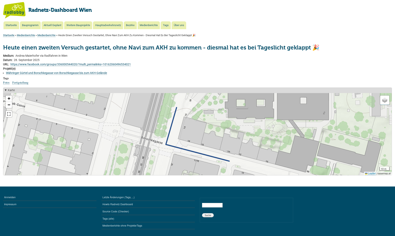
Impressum (10, 204)
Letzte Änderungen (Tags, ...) (118, 197)
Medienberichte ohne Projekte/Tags (122, 225)
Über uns (179, 25)
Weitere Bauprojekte (78, 25)
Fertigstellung (20, 82)
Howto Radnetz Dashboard (117, 204)
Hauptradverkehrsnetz (108, 25)
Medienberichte (149, 25)
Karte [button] (11, 90)
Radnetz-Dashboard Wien (60, 10)
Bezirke (130, 25)
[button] (9, 99)
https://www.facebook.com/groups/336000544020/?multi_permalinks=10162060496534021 (70, 64)
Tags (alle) (108, 218)
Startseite (11, 25)
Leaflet (371, 173)
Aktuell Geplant (52, 25)
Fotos (6, 82)
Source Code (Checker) (115, 211)
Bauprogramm (30, 25)
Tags (166, 25)
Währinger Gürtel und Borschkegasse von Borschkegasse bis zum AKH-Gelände (56, 73)
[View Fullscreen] (9, 114)
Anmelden (10, 197)
